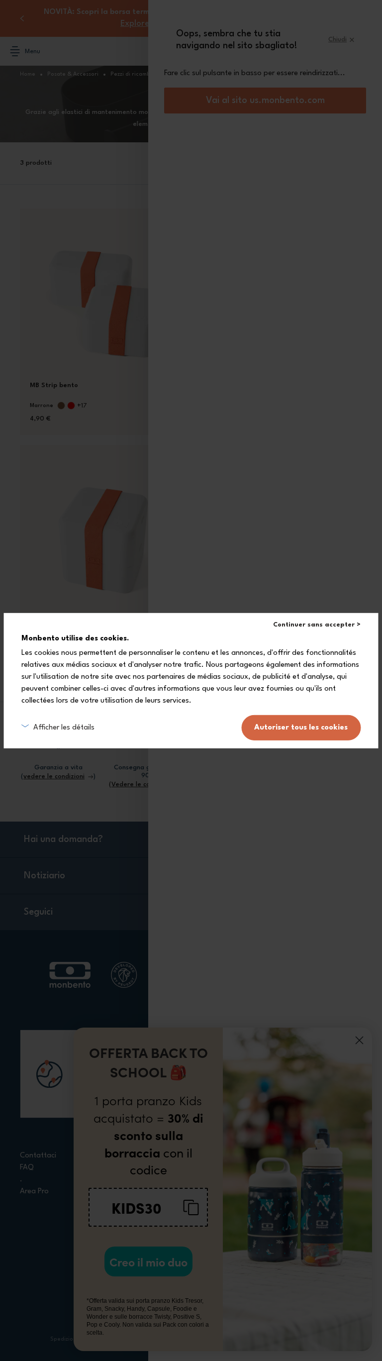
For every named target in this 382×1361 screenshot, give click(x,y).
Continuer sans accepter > (317, 624)
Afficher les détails (64, 727)
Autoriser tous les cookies (301, 728)
